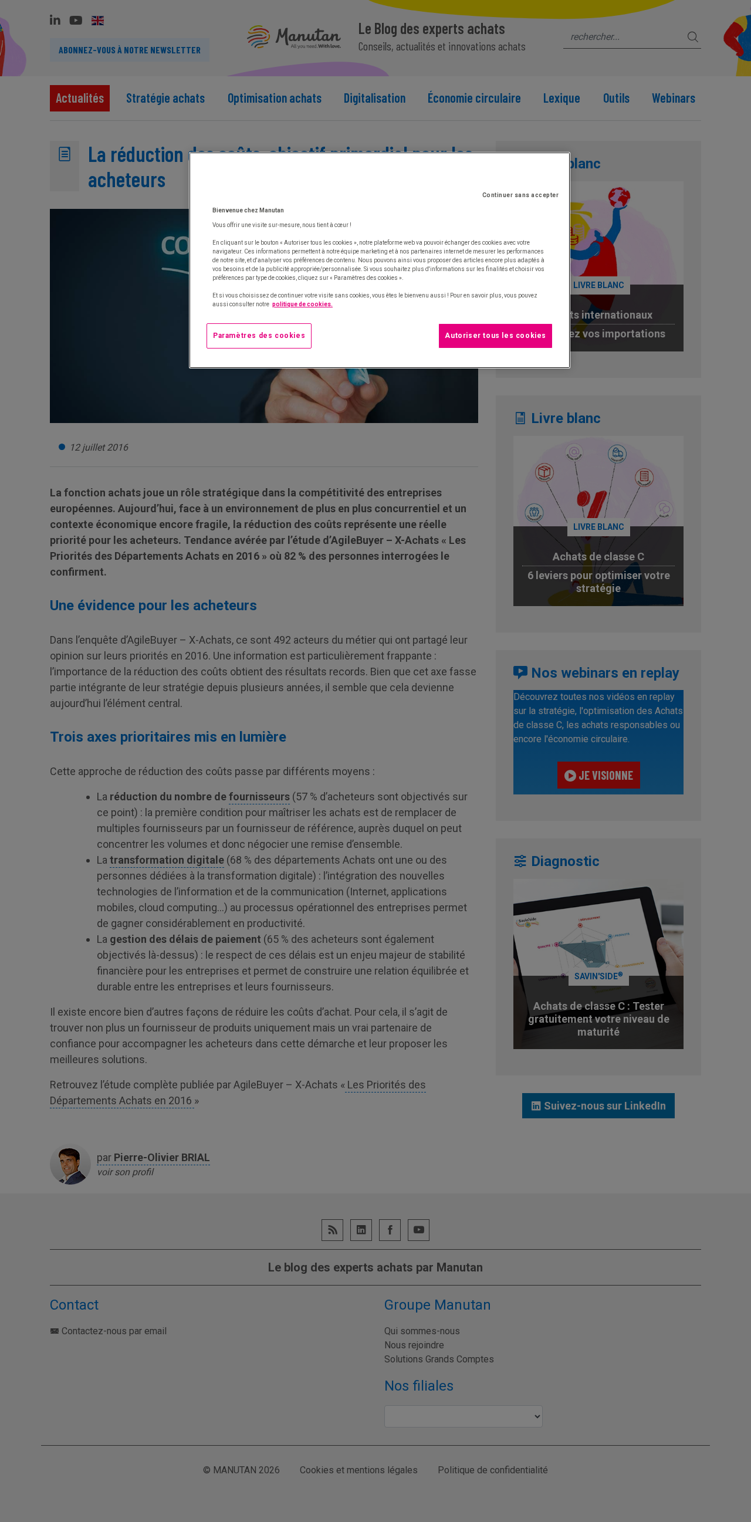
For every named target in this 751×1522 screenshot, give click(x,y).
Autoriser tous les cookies (495, 336)
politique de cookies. (302, 304)
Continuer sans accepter (520, 195)
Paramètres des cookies (259, 336)
